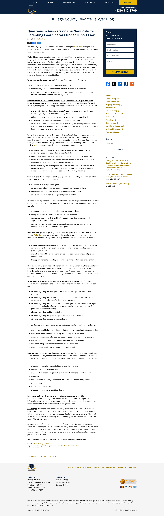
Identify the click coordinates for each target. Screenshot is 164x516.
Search (120, 149)
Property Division (114, 105)
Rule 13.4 (37, 145)
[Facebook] (108, 84)
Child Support (112, 102)
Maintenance (112, 111)
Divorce (110, 96)
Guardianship (112, 123)
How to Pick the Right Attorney (117, 184)
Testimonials (109, 2)
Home (34, 2)
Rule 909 (78, 47)
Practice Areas (90, 2)
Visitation (49, 444)
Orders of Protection (114, 129)
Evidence (110, 117)
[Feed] (132, 84)
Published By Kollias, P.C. (126, 9)
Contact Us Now (120, 72)
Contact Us (128, 2)
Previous (32, 456)
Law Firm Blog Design (126, 510)
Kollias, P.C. (45, 510)
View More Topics (112, 132)
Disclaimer (87, 467)
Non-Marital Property (115, 126)
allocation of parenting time (69, 446)
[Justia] (126, 84)
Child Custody (38, 444)
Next (53, 456)
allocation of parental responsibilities (45, 446)
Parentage (111, 120)
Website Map (111, 467)
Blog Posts (133, 467)
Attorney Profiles (69, 2)
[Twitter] (114, 84)
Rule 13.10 (38, 235)
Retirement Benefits (114, 114)
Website (50, 2)
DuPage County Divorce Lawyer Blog (31, 9)
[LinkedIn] (120, 84)
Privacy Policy (99, 467)
